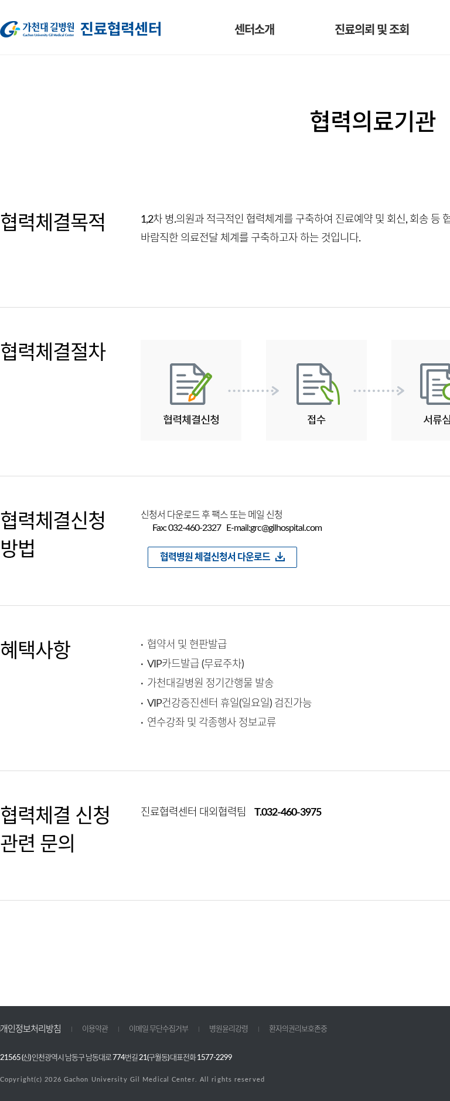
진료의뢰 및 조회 (372, 30)
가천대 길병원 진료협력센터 (80, 29)
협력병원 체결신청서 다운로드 (215, 557)
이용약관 (95, 1029)
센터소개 (254, 30)
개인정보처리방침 (30, 1029)
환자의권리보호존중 (298, 1029)
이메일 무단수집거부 (158, 1029)
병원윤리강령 (228, 1029)
